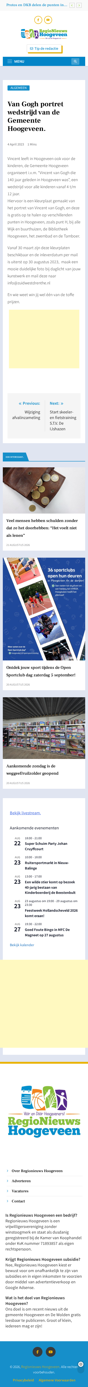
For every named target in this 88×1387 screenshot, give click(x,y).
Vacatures (20, 1191)
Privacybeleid (23, 1380)
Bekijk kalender (22, 944)
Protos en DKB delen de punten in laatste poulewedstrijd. (35, 5)
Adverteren (21, 1180)
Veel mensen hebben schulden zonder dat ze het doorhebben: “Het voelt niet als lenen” (42, 528)
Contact (18, 1201)
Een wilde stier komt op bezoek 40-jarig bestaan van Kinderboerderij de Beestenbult (50, 887)
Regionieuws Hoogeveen (40, 1366)
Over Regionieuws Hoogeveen (37, 1170)
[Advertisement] (44, 339)
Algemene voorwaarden (57, 1380)
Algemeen (19, 88)
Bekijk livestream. (25, 812)
